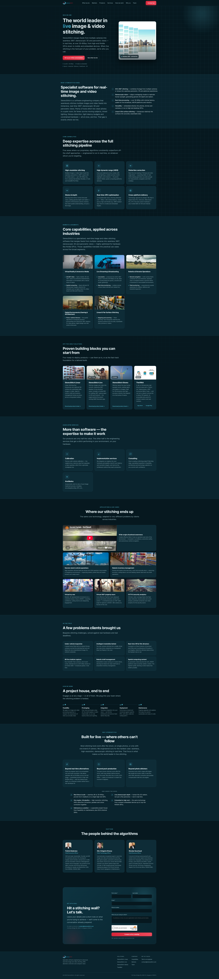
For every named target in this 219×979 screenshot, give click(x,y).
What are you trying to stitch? (119, 914)
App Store (140, 405)
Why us (128, 3)
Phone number (115, 907)
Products (102, 3)
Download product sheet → (73, 406)
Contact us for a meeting (131, 934)
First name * (115, 893)
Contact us (151, 3)
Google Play (149, 405)
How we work (119, 3)
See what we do (93, 58)
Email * (113, 900)
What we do (86, 3)
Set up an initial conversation (74, 58)
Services (110, 3)
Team (134, 3)
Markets (94, 3)
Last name (135, 893)
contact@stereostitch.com (86, 926)
